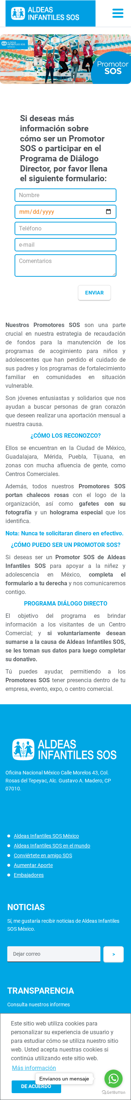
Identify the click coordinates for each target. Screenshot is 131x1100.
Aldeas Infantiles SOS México (46, 836)
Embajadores (29, 875)
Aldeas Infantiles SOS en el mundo (52, 846)
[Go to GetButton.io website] (113, 1092)
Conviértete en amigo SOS (43, 855)
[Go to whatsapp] (113, 1079)
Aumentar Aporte (33, 865)
